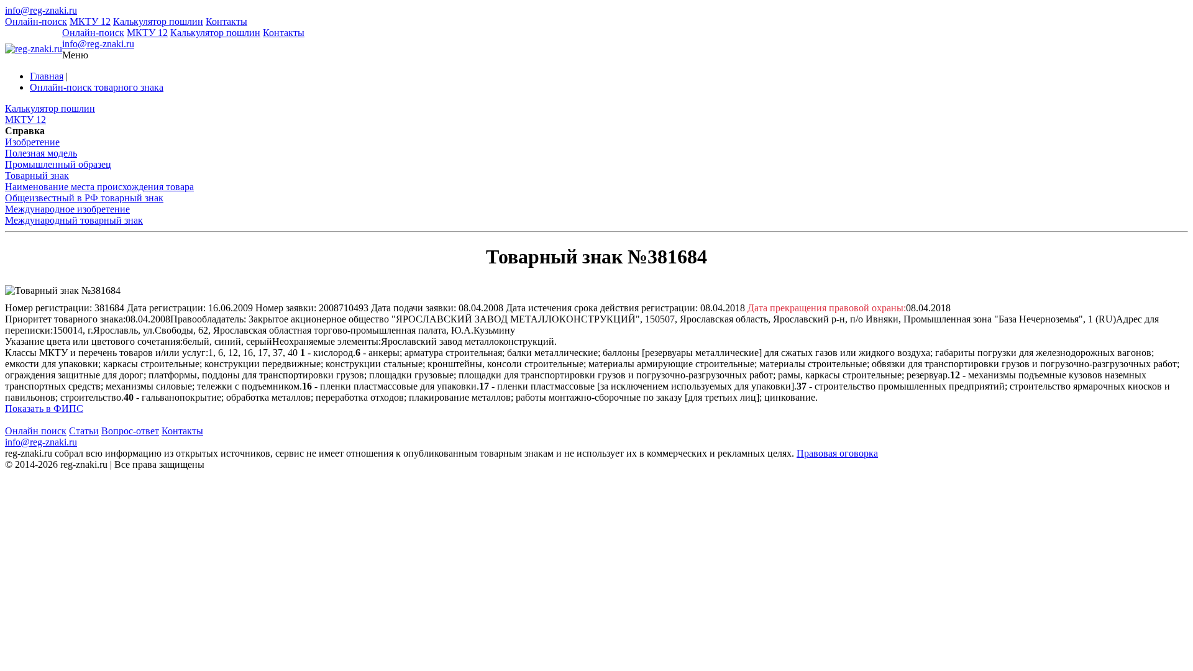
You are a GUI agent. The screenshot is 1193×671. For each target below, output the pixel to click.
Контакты (226, 21)
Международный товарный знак (74, 220)
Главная (46, 76)
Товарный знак (37, 175)
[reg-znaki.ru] (33, 49)
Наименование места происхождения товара (99, 186)
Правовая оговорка (837, 453)
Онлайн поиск (35, 431)
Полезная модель (41, 153)
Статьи (84, 431)
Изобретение (32, 142)
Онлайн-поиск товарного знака (96, 87)
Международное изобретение (67, 209)
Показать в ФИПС (44, 408)
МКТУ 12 (90, 21)
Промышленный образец (58, 164)
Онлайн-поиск (36, 21)
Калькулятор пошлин (158, 21)
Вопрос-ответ (130, 431)
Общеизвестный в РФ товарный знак (84, 198)
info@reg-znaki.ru (41, 10)
